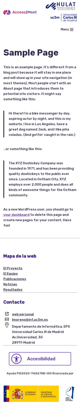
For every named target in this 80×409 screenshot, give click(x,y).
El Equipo (10, 274)
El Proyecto (12, 268)
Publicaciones (14, 279)
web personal (23, 314)
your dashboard (16, 215)
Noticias (10, 284)
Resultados (12, 290)
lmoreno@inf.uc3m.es (30, 320)
